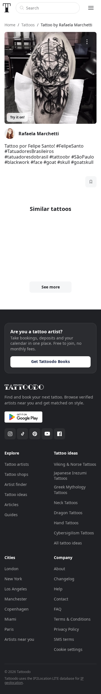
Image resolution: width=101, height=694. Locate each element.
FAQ (57, 609)
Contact (61, 599)
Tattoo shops (16, 474)
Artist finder (15, 484)
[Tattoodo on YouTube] (47, 433)
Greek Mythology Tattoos (70, 489)
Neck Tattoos (66, 502)
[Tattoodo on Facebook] (59, 433)
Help (58, 588)
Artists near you (19, 639)
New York (13, 578)
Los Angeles (15, 588)
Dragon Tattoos (68, 512)
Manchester (15, 599)
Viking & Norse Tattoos (75, 464)
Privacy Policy (66, 629)
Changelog (64, 578)
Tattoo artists (16, 464)
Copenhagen (16, 609)
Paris (9, 629)
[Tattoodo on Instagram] (10, 433)
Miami (10, 619)
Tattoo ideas (15, 494)
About (59, 568)
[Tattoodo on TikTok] (22, 433)
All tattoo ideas (68, 543)
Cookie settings (68, 649)
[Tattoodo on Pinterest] (34, 433)
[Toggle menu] (91, 8)
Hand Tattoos (66, 522)
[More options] (87, 41)
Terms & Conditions (72, 619)
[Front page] (6, 8)
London (11, 568)
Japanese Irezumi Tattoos (70, 475)
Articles (11, 504)
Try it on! (17, 117)
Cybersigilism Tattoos (74, 532)
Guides (11, 514)
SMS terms (64, 639)
